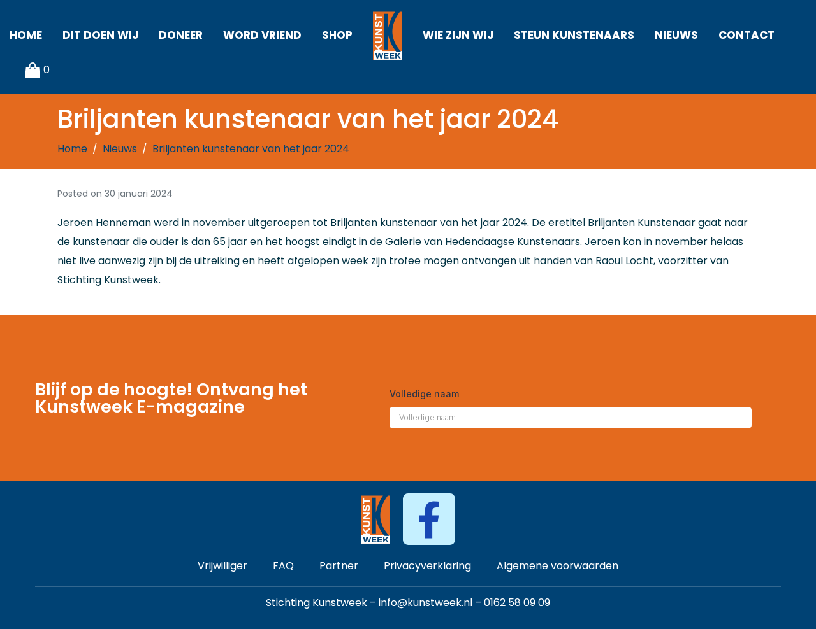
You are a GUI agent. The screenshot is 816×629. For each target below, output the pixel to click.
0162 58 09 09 (517, 602)
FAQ (283, 565)
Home (26, 35)
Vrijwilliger (222, 565)
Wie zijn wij (458, 35)
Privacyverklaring (427, 565)
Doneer (181, 35)
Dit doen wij (100, 35)
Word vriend (262, 35)
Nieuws (676, 35)
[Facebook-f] (429, 519)
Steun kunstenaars (574, 35)
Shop (337, 35)
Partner (338, 565)
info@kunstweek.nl (425, 602)
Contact (746, 35)
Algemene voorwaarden (557, 565)
